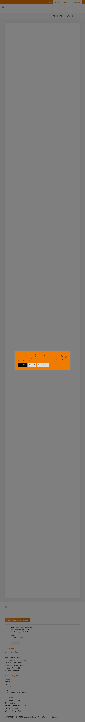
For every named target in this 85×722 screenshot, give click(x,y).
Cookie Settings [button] (43, 365)
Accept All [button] (22, 365)
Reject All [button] (32, 365)
